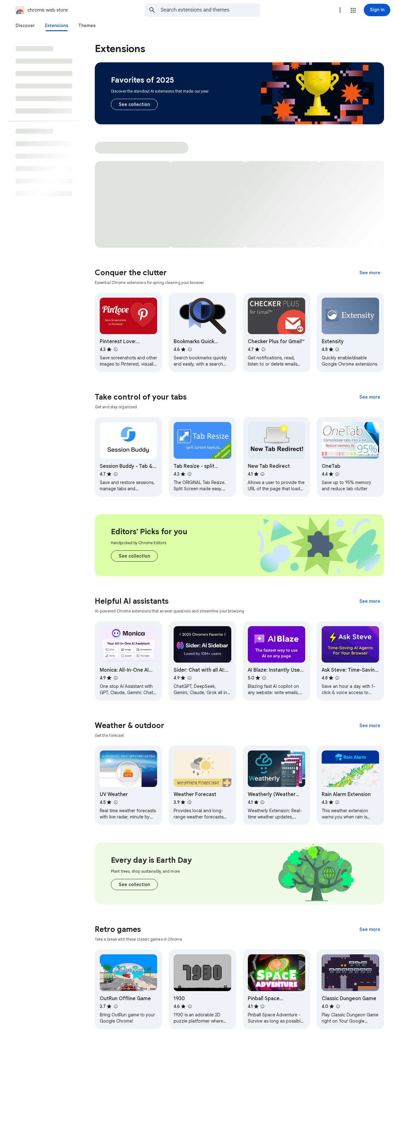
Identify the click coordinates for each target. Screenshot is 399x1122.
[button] (353, 10)
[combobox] (210, 10)
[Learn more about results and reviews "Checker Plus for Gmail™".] (263, 349)
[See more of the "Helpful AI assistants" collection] (370, 601)
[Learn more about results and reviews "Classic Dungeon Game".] (337, 1006)
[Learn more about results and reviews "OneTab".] (337, 474)
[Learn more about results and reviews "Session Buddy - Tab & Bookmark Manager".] (115, 474)
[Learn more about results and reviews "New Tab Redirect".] (262, 474)
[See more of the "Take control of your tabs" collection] (370, 397)
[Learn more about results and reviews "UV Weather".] (115, 802)
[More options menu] (340, 10)
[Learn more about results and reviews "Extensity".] (337, 349)
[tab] (25, 25)
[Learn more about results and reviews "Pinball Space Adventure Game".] (262, 1006)
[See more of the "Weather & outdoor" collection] (370, 725)
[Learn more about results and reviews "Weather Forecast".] (189, 802)
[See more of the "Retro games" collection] (370, 929)
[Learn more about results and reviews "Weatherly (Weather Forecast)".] (262, 802)
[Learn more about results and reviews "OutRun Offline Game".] (115, 1006)
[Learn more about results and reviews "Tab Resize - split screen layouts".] (189, 474)
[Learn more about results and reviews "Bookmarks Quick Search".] (189, 349)
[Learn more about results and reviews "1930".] (189, 1006)
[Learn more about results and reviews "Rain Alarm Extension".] (337, 802)
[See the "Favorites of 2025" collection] (134, 104)
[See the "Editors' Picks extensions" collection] (134, 556)
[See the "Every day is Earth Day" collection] (134, 884)
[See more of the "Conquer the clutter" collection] (370, 272)
